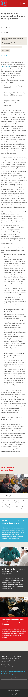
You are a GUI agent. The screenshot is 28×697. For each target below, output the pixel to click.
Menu (24, 3)
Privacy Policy (14, 693)
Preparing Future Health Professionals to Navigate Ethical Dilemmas (13, 43)
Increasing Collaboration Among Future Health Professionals (12, 39)
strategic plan (5, 66)
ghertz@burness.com (18, 660)
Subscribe (14, 682)
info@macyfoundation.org (7, 658)
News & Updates (5, 50)
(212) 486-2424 (7, 660)
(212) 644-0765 (6, 661)
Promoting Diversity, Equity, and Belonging (11, 46)
